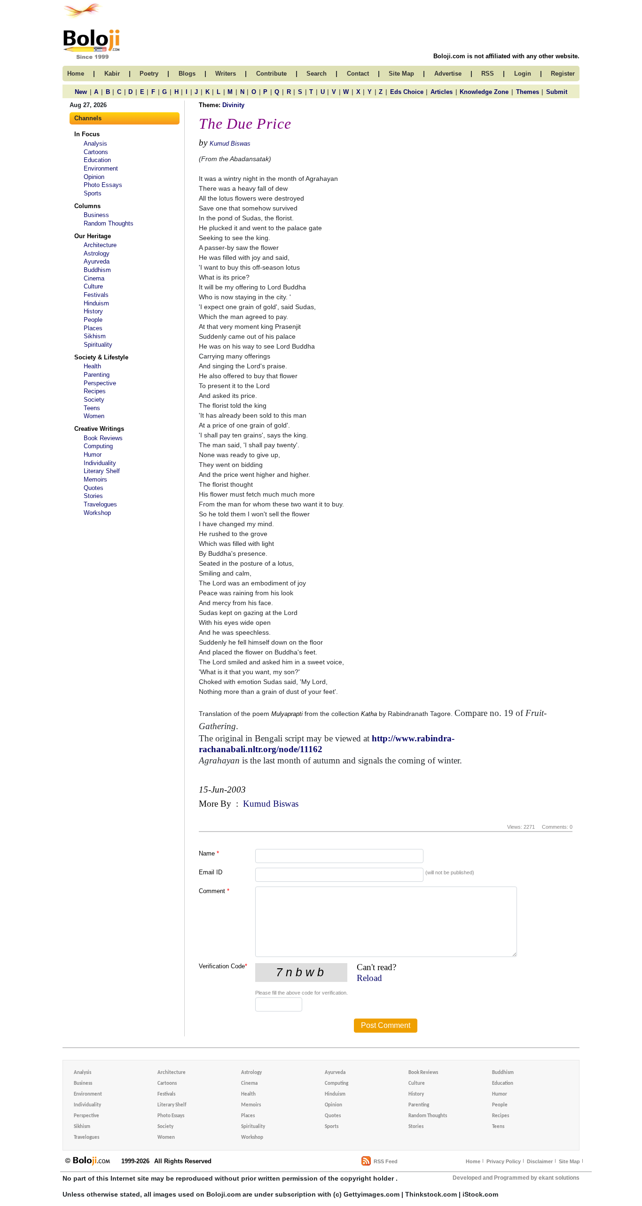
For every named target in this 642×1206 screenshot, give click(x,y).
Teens (92, 408)
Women (94, 416)
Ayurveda (97, 261)
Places (93, 328)
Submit (556, 91)
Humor (93, 454)
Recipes (95, 391)
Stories (93, 495)
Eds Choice (406, 91)
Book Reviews (103, 438)
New (81, 91)
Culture (93, 286)
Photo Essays (103, 184)
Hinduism (96, 303)
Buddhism (97, 269)
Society (94, 399)
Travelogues (100, 504)
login (522, 73)
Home (473, 1161)
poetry (149, 73)
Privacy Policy (503, 1161)
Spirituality (98, 344)
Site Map (569, 1161)
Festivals (96, 294)
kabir (112, 73)
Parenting (97, 374)
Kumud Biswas (230, 143)
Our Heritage (92, 236)
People (93, 319)
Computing (98, 446)
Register (563, 73)
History (93, 311)
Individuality (100, 463)
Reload (369, 978)
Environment (101, 168)
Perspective (100, 383)
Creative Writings (99, 428)
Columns (87, 206)
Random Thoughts (108, 223)
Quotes (93, 487)
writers (225, 73)
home (75, 73)
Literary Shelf (102, 471)
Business (96, 214)
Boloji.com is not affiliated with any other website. (506, 56)
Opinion (94, 176)
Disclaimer (540, 1161)
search (316, 73)
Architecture (100, 245)
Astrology (97, 253)
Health (92, 366)
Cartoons (96, 152)
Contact (358, 73)
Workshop (97, 512)
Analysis (95, 143)
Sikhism (95, 336)
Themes (527, 91)
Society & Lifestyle (101, 357)
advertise (448, 73)
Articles (442, 91)
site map (401, 73)
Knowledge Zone (484, 91)
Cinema (94, 278)
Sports (93, 193)
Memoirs (95, 479)
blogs (187, 73)
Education (97, 159)
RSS (487, 73)
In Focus (87, 134)
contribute (271, 73)
